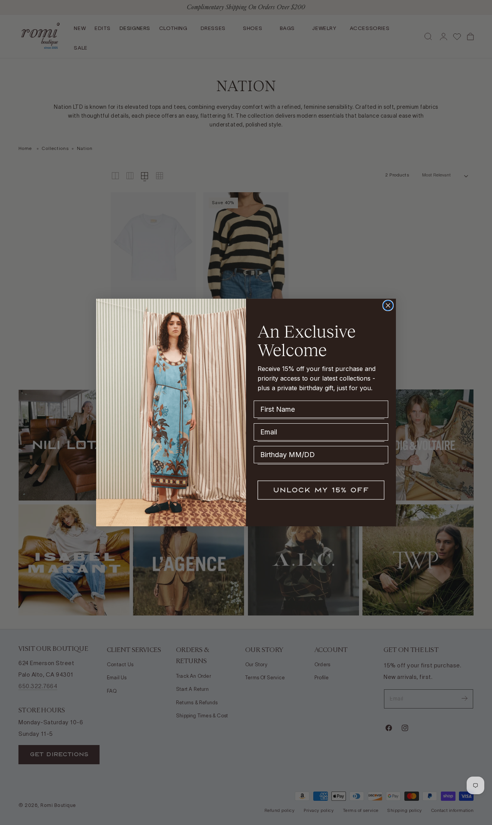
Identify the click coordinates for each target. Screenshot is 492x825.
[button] (321, 490)
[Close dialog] (388, 305)
